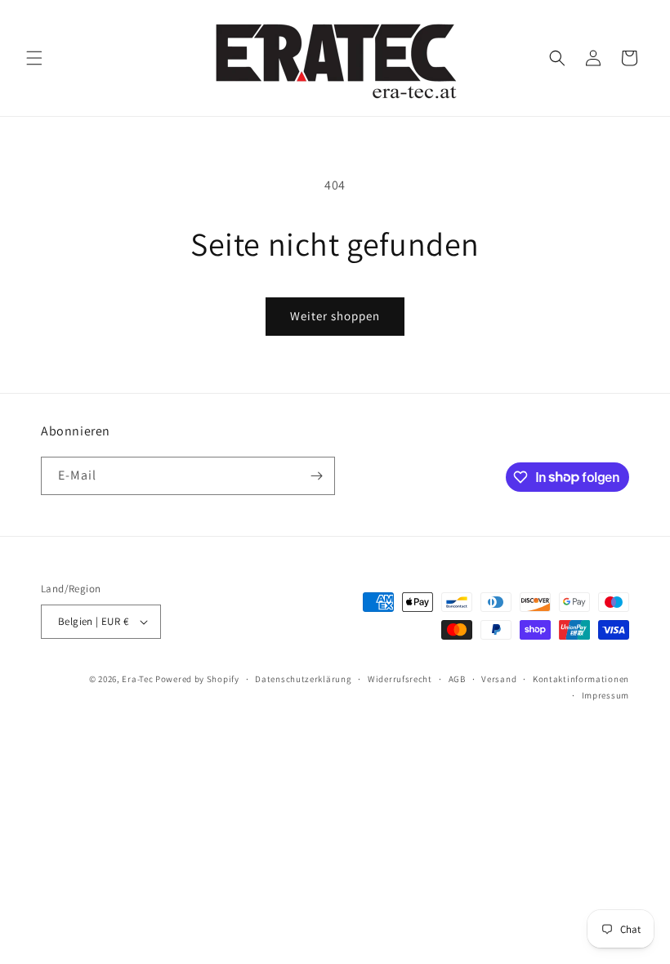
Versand (498, 679)
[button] (34, 58)
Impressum (605, 695)
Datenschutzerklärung (303, 679)
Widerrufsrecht (400, 679)
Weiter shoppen (335, 316)
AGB (457, 679)
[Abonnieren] (316, 476)
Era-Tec (137, 679)
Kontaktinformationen (581, 679)
